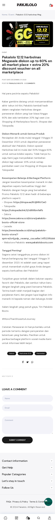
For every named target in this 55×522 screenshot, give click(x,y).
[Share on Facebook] (23, 362)
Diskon (11, 353)
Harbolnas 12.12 (25, 353)
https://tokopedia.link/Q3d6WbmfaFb (22, 210)
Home (4, 14)
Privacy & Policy (20, 501)
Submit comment (17, 440)
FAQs (8, 501)
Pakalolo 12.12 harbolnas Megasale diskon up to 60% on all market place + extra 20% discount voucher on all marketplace (27, 64)
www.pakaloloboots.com (39, 242)
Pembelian (41, 353)
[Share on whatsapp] (32, 362)
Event (11, 14)
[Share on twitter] (27, 362)
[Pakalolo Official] (27, 5)
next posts (6, 376)
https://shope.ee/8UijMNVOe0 (29, 202)
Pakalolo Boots (16, 83)
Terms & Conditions (39, 501)
